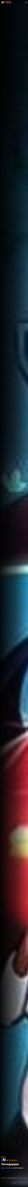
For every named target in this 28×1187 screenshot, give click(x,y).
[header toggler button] (26, 2)
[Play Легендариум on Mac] (14, 1173)
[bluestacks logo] (6, 2)
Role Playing (6, 1168)
